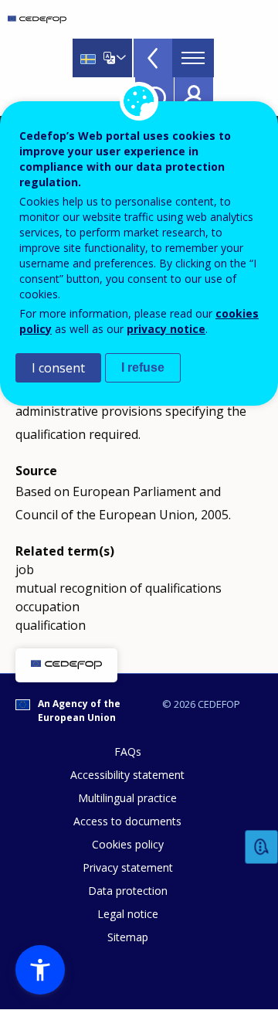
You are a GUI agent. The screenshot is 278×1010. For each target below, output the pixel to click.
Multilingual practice (127, 798)
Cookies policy (128, 844)
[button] (40, 970)
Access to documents (127, 821)
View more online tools (153, 58)
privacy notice (166, 328)
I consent (58, 367)
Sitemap (127, 937)
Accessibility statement (127, 774)
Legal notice (127, 913)
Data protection (128, 890)
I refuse (142, 367)
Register (194, 96)
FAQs (127, 751)
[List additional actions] (119, 58)
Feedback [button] (262, 847)
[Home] (37, 19)
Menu (193, 58)
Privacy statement (128, 867)
